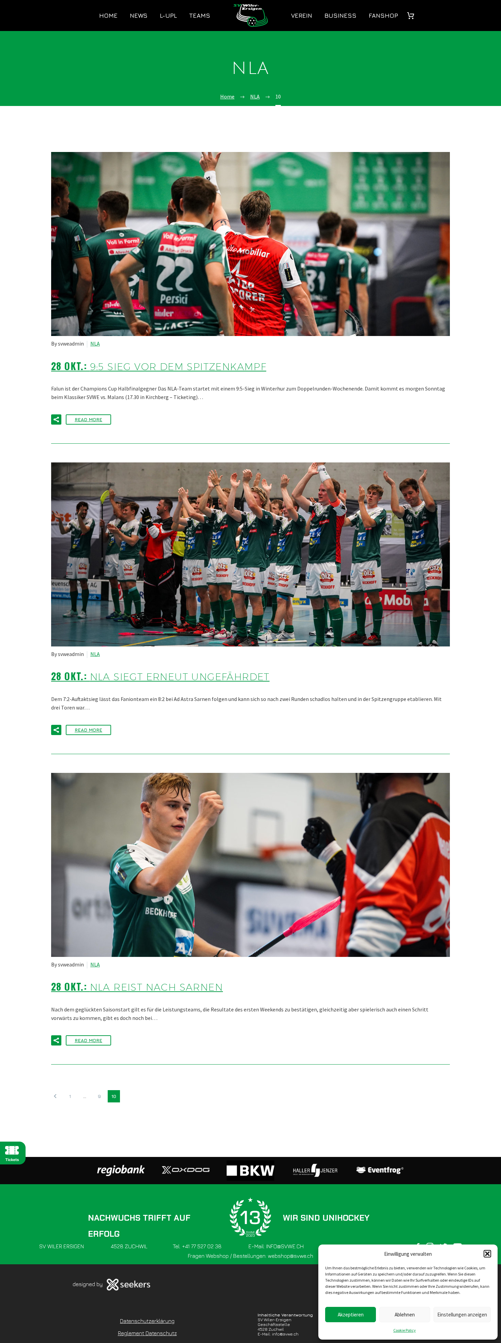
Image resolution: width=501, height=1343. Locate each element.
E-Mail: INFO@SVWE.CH (276, 1246)
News (139, 15)
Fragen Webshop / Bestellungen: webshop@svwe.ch (250, 1256)
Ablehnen (405, 1314)
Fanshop (383, 15)
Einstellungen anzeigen (462, 1314)
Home (108, 15)
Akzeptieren (351, 1314)
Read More (88, 419)
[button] (487, 1253)
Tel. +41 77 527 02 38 (197, 1246)
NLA (95, 343)
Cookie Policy (404, 1330)
